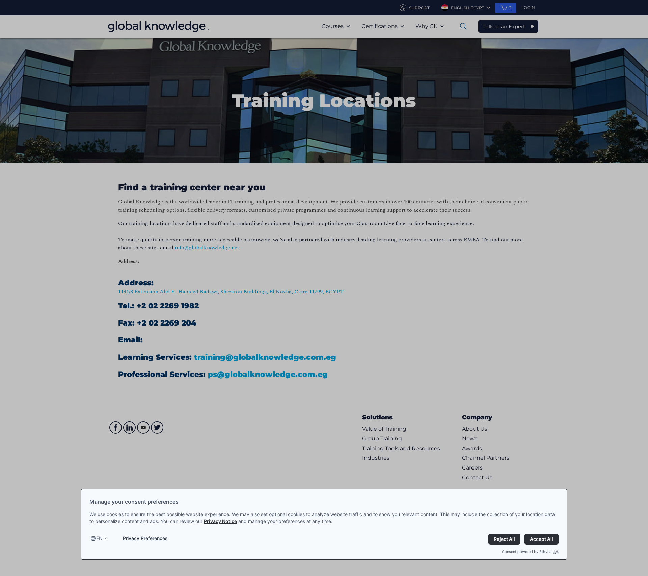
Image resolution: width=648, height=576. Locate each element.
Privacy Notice (220, 521)
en (99, 538)
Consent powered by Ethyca (526, 551)
